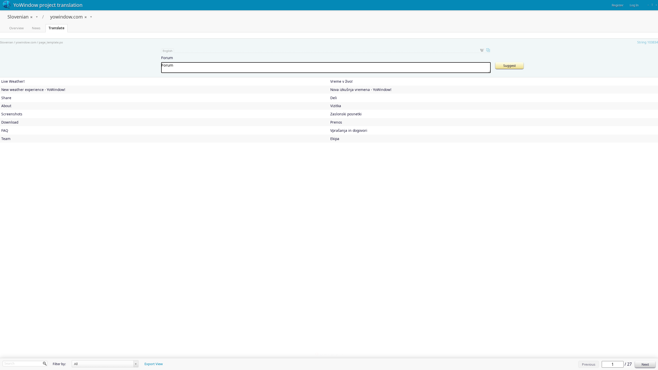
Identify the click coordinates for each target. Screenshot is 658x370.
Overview (16, 28)
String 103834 (647, 42)
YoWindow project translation (48, 5)
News (36, 28)
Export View (153, 364)
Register (618, 5)
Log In (634, 5)
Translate (57, 28)
